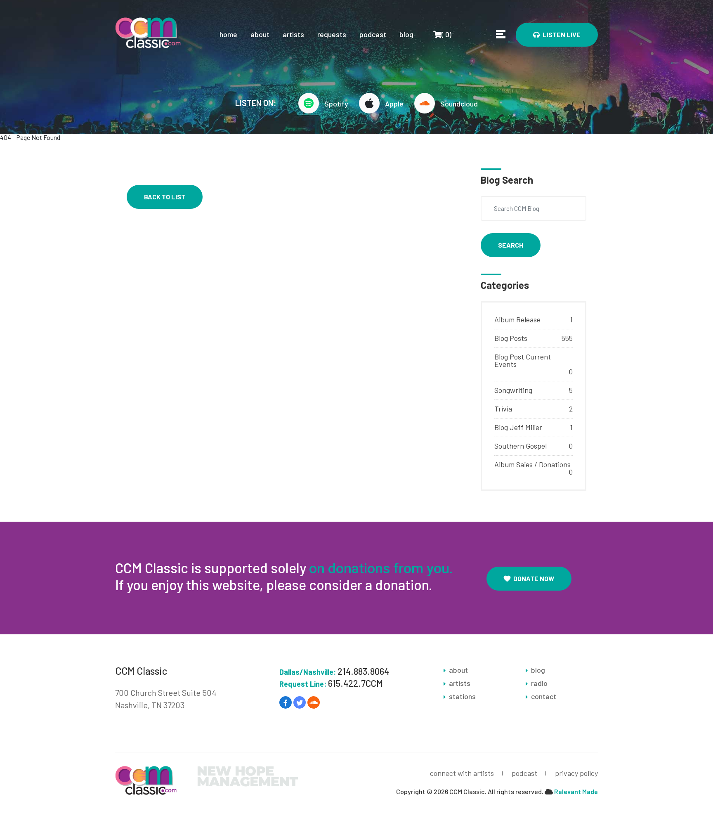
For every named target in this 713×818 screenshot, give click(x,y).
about (259, 34)
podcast (372, 34)
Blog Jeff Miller (518, 427)
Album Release (517, 319)
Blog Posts (510, 338)
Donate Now (533, 578)
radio (539, 683)
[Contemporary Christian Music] (148, 31)
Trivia (503, 408)
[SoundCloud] (313, 702)
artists (293, 34)
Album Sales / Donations (532, 464)
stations (462, 696)
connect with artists (462, 773)
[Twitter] (299, 702)
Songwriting (513, 390)
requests (331, 34)
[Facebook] (285, 702)
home (228, 34)
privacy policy (576, 773)
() (442, 34)
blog (406, 34)
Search (510, 245)
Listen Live (562, 34)
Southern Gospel (520, 445)
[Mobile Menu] (500, 34)
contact (543, 696)
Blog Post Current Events (522, 360)
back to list (164, 197)
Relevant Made (576, 791)
